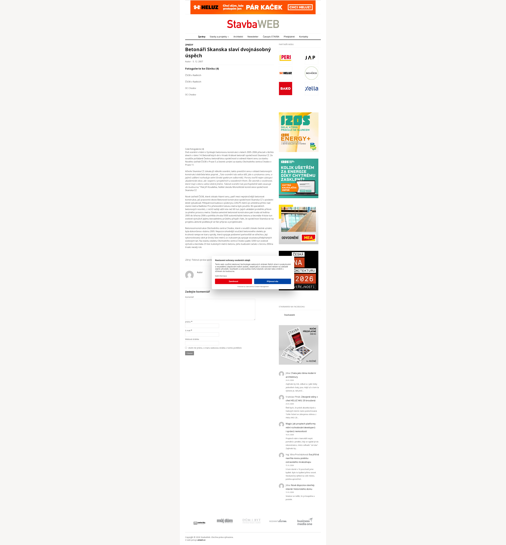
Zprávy (201, 36)
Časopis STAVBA (271, 36)
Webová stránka (192, 339)
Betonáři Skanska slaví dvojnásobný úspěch (228, 52)
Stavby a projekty (218, 36)
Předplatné (289, 36)
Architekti (238, 36)
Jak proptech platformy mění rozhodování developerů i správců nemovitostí (301, 427)
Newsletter (252, 36)
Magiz (289, 423)
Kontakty (303, 36)
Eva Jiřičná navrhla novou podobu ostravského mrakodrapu (302, 458)
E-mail (187, 330)
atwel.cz (201, 540)
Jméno (188, 322)
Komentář (189, 297)
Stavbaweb (289, 314)
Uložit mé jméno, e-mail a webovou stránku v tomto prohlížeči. (215, 348)
